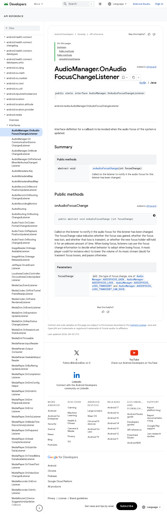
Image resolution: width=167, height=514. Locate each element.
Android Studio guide (135, 415)
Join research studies (154, 435)
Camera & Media (73, 429)
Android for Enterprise (54, 417)
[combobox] (78, 4)
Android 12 (113, 433)
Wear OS (92, 416)
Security (52, 423)
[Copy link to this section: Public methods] (87, 195)
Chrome (52, 470)
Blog (50, 439)
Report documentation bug (154, 418)
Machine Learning (72, 414)
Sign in (159, 3)
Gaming (72, 407)
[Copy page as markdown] (134, 77)
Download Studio (132, 436)
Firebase (52, 476)
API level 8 (151, 66)
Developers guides (133, 423)
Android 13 (113, 428)
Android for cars (94, 430)
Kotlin (142, 82)
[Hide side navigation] (39, 508)
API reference (14, 16)
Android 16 (113, 412)
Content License (138, 325)
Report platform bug (153, 409)
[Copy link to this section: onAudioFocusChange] (91, 206)
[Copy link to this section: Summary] (75, 147)
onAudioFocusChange (105, 168)
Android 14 (113, 423)
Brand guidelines (79, 498)
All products (54, 486)
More (37, 3)
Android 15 (113, 417)
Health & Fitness (72, 422)
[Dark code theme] (154, 215)
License (63, 498)
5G (69, 441)
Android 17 (113, 407)
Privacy (71, 436)
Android (52, 410)
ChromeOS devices (93, 422)
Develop (81, 34)
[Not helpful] (154, 34)
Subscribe (126, 506)
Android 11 (112, 438)
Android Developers (63, 34)
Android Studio (141, 3)
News (50, 434)
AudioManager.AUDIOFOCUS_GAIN (118, 278)
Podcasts (52, 444)
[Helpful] (149, 34)
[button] (21, 37)
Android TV (93, 436)
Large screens (95, 410)
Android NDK (134, 442)
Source (51, 429)
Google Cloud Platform (60, 481)
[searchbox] (22, 28)
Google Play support (153, 427)
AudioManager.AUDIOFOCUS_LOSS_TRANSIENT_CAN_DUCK (122, 287)
